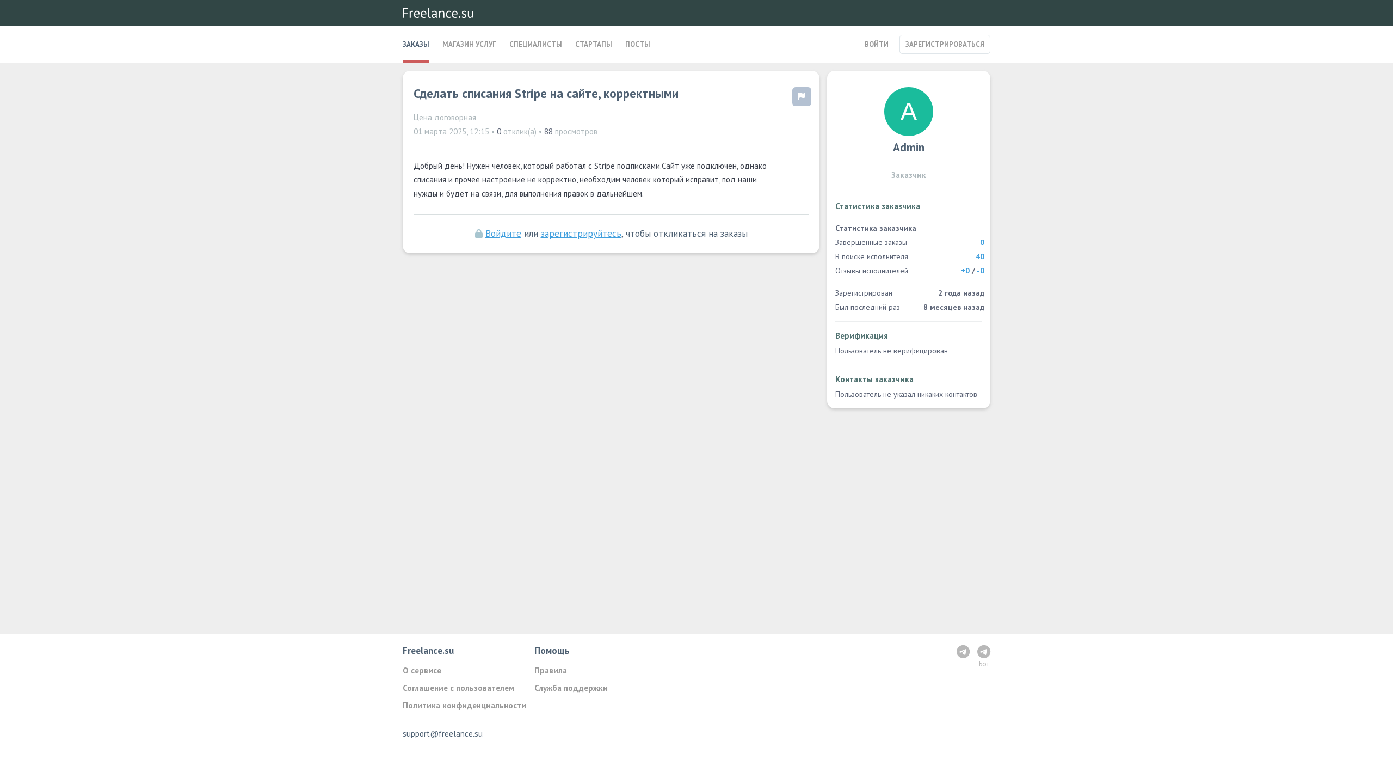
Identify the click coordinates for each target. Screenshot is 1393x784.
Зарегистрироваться (944, 44)
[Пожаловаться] (801, 96)
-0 (980, 270)
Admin (908, 147)
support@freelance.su (443, 733)
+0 (965, 270)
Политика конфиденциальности (464, 705)
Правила (550, 670)
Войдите (503, 234)
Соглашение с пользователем (458, 688)
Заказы (416, 44)
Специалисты (535, 44)
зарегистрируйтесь (581, 234)
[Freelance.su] (438, 13)
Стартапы (593, 44)
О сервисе (422, 670)
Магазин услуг (469, 44)
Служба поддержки (571, 688)
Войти (877, 44)
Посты (637, 44)
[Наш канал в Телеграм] (963, 651)
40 (980, 256)
